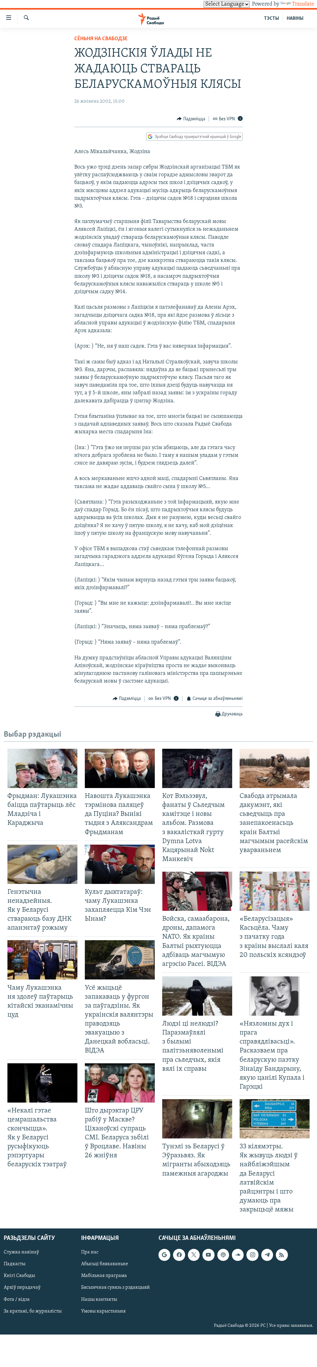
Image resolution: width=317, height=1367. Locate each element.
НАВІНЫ (295, 18)
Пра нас (89, 1252)
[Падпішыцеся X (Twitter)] (194, 1255)
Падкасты (14, 1264)
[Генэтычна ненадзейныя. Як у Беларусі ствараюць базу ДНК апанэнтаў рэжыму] (42, 864)
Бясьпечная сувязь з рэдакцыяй (115, 1287)
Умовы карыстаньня (103, 1311)
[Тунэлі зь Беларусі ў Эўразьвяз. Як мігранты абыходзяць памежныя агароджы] (197, 1118)
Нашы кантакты (99, 1299)
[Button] (191, 119)
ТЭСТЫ (271, 18)
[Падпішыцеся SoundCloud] (238, 1255)
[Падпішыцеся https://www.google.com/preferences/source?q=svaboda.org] (164, 1255)
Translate (303, 4)
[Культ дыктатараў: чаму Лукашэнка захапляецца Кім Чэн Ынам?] (120, 864)
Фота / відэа (17, 1299)
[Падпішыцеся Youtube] (208, 1255)
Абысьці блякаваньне (104, 1264)
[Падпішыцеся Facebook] (179, 1255)
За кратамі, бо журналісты (33, 1311)
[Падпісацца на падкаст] (223, 1255)
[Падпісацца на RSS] (282, 1255)
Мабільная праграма (104, 1276)
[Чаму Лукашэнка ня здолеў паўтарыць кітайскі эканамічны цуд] (42, 959)
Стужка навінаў (21, 1252)
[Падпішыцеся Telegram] (267, 1255)
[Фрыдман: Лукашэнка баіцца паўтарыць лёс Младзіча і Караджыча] (42, 768)
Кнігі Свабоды (19, 1276)
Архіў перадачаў (22, 1287)
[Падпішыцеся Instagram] (252, 1255)
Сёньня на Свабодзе (101, 39)
